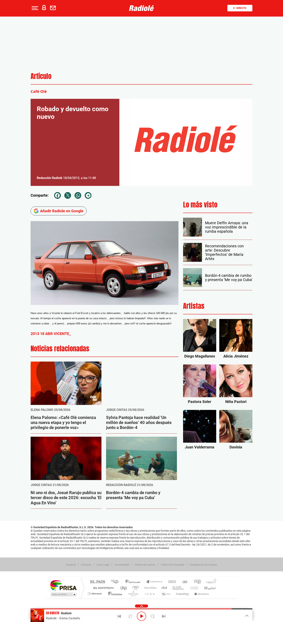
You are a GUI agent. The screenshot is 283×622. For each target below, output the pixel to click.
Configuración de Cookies (203, 564)
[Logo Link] (141, 8)
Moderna (114, 593)
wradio (135, 587)
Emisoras (86, 564)
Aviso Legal (103, 564)
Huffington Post (102, 587)
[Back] (119, 616)
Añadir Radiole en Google (61, 211)
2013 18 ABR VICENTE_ (51, 333)
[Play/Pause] (141, 616)
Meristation (201, 593)
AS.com (183, 582)
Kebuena (206, 587)
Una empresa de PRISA (63, 585)
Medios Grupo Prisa (63, 594)
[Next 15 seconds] (152, 616)
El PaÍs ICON (149, 593)
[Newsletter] (53, 8)
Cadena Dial (164, 587)
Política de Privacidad (172, 564)
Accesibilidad (122, 564)
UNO (124, 587)
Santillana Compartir (154, 582)
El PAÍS (97, 582)
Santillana (134, 582)
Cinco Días (149, 587)
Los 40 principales (116, 582)
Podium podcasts (133, 593)
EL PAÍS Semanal (178, 587)
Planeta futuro (193, 587)
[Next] (163, 616)
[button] (34, 8)
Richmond (95, 593)
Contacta (71, 564)
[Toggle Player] (246, 616)
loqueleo (182, 593)
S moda (165, 593)
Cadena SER (171, 582)
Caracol (210, 582)
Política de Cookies (145, 564)
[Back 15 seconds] (130, 616)
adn (196, 582)
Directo (241, 8)
